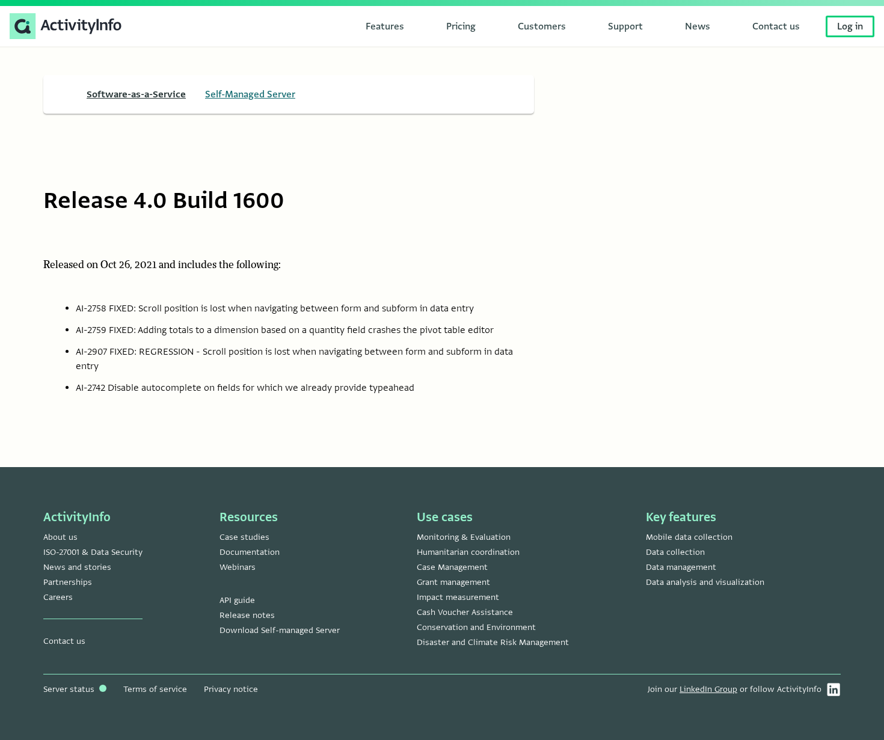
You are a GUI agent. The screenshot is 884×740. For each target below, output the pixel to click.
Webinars (237, 567)
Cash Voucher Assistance (465, 612)
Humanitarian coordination (468, 552)
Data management (681, 567)
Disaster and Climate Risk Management (493, 642)
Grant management (453, 582)
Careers (58, 597)
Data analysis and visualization (705, 582)
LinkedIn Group (708, 689)
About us (60, 537)
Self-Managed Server (250, 94)
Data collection (675, 552)
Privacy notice (231, 689)
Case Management (452, 567)
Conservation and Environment (476, 627)
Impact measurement (458, 597)
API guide (237, 600)
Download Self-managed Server (279, 630)
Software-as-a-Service (136, 94)
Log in (850, 26)
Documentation (249, 552)
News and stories (77, 567)
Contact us (64, 641)
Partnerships (67, 582)
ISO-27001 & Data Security (93, 552)
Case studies (244, 537)
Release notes (247, 615)
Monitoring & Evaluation (464, 537)
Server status (70, 689)
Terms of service (155, 689)
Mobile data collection (689, 537)
